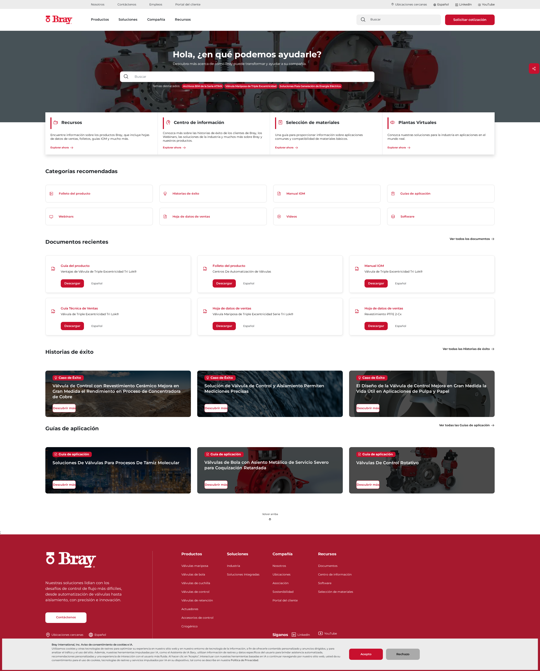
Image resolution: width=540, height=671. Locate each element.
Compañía (283, 554)
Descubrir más (64, 408)
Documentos (328, 566)
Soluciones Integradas (243, 574)
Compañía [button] (156, 19)
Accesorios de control (197, 618)
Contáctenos (126, 4)
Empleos (155, 4)
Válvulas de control (195, 592)
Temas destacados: (166, 86)
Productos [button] (100, 19)
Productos (191, 554)
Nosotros (97, 4)
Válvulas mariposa (194, 566)
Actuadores (189, 609)
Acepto (365, 654)
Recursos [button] (183, 19)
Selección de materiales (335, 592)
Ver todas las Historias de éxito (466, 349)
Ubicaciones (281, 574)
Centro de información (335, 574)
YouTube (488, 4)
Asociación (281, 583)
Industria (233, 566)
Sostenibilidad (283, 592)
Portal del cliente (187, 4)
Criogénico (189, 626)
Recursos (327, 554)
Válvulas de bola (193, 574)
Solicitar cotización (469, 20)
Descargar (72, 283)
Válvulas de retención (197, 600)
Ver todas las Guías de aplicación (464, 425)
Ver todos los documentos (470, 239)
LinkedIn (465, 4)
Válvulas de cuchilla (195, 583)
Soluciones (237, 554)
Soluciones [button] (128, 19)
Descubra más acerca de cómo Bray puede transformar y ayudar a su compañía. (239, 64)
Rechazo (402, 654)
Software (324, 583)
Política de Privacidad (244, 660)
